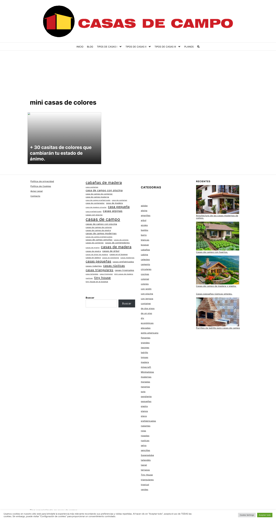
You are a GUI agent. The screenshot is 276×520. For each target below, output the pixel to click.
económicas (147, 323)
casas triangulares (99, 270)
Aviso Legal (36, 191)
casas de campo (103, 219)
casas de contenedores (117, 243)
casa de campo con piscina (104, 190)
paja (143, 391)
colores (145, 284)
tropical (145, 484)
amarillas (145, 215)
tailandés (146, 460)
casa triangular (106, 274)
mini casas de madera (123, 274)
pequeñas (146, 401)
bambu (144, 230)
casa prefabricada (93, 211)
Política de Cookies (40, 186)
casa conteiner (92, 187)
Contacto (35, 196)
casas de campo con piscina (101, 224)
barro (144, 235)
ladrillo (144, 352)
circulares (146, 269)
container (146, 303)
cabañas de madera (104, 182)
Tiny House (147, 475)
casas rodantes (94, 266)
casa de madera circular (96, 207)
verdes (144, 489)
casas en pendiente (110, 258)
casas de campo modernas (101, 233)
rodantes (145, 426)
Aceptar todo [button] (265, 515)
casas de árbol (110, 251)
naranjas (145, 386)
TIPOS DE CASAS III (165, 46)
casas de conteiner (95, 243)
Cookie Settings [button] (247, 515)
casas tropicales (124, 270)
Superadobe (147, 455)
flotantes (145, 337)
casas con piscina (94, 215)
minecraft (146, 367)
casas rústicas (114, 265)
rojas (143, 430)
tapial (144, 465)
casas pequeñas (98, 261)
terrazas (145, 470)
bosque (145, 245)
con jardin (146, 289)
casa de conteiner (119, 200)
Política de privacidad (42, 181)
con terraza (147, 298)
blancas (145, 240)
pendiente (146, 396)
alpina (144, 210)
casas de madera (116, 247)
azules (144, 225)
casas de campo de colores (99, 227)
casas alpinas (112, 211)
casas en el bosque (119, 254)
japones (145, 347)
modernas (146, 377)
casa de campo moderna (97, 197)
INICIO (79, 46)
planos (144, 411)
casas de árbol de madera (97, 254)
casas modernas (127, 258)
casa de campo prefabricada (98, 200)
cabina (144, 254)
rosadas (145, 435)
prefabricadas (148, 421)
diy (142, 318)
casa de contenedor (95, 203)
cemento (145, 264)
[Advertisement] (138, 77)
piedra (144, 406)
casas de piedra (93, 251)
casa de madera (114, 203)
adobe (144, 205)
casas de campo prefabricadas (99, 237)
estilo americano (149, 333)
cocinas (145, 274)
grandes (145, 342)
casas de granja (92, 248)
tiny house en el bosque (97, 282)
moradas (145, 382)
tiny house (102, 278)
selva (143, 445)
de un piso (146, 313)
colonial (145, 279)
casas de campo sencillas (99, 239)
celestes (145, 259)
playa (144, 416)
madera (145, 362)
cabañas (145, 249)
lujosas (144, 357)
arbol (143, 220)
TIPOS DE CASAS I (107, 46)
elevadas (146, 328)
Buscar (90, 297)
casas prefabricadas (123, 262)
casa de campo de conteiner (99, 194)
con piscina (147, 293)
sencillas (145, 450)
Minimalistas (147, 372)
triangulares (147, 479)
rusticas (89, 278)
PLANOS (189, 46)
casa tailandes (92, 274)
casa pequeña (119, 207)
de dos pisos (148, 308)
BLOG (90, 46)
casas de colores (121, 240)
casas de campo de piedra (98, 230)
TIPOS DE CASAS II (135, 46)
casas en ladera (93, 257)
